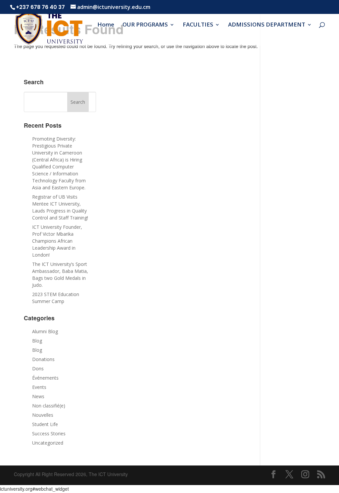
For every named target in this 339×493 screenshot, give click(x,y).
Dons (38, 368)
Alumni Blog (45, 331)
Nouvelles (42, 415)
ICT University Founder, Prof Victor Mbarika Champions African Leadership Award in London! (57, 241)
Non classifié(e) (48, 405)
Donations (43, 359)
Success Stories (49, 433)
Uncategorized (47, 443)
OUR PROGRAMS (145, 25)
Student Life (45, 424)
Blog (37, 341)
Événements (45, 378)
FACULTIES (198, 25)
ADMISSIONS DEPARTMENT (266, 25)
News (38, 396)
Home (105, 25)
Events (39, 387)
